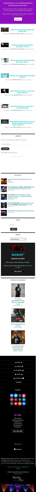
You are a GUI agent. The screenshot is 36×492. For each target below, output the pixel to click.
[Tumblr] (12, 403)
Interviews (18, 370)
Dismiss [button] (18, 19)
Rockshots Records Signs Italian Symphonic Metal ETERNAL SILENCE (22, 30)
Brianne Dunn (17, 79)
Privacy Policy (16, 467)
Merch (19, 374)
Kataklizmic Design (18, 473)
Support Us (18, 378)
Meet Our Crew (17, 431)
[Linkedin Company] (24, 399)
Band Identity (18, 254)
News (18, 362)
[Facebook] (12, 395)
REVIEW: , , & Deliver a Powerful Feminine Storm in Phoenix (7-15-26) (21, 187)
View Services (18, 271)
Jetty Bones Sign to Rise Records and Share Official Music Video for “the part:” (22, 61)
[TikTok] (20, 399)
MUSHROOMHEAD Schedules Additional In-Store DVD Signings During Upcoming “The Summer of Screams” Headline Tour (22, 123)
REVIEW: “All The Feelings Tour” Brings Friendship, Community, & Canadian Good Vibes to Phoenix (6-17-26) (20, 196)
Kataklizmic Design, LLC (19, 485)
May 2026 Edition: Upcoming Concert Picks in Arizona (21, 211)
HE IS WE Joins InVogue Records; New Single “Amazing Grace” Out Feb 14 (22, 45)
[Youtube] (16, 403)
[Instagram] (24, 395)
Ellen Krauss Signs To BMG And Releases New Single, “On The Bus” (22, 76)
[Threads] (16, 399)
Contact (18, 468)
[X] (20, 395)
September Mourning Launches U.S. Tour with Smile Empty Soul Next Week (22, 91)
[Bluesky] (24, 403)
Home (9, 467)
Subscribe (5, 148)
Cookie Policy (24, 467)
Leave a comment (28, 33)
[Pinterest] (12, 399)
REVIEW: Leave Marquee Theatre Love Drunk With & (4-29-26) (21, 204)
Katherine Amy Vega (17, 33)
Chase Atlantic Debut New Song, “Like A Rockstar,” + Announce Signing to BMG (22, 107)
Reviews (18, 366)
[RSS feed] (20, 403)
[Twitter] (16, 395)
